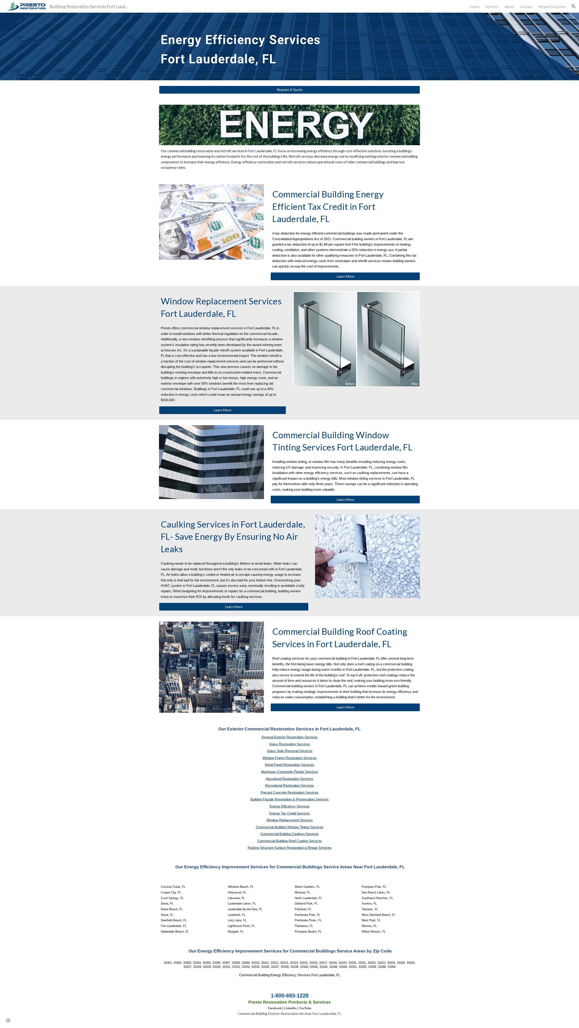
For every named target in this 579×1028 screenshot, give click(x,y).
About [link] (509, 6)
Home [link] (474, 6)
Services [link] (492, 6)
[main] (289, 46)
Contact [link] (526, 6)
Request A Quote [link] (552, 6)
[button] (573, 6)
